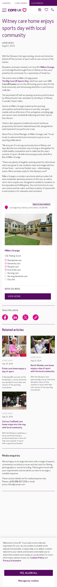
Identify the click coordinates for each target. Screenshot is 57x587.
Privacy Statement (12, 561)
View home (14, 296)
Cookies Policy (37, 558)
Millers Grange (47, 67)
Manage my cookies (28, 580)
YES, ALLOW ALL (29, 573)
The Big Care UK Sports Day (15, 81)
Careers (6, 3)
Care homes (21, 3)
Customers (37, 3)
